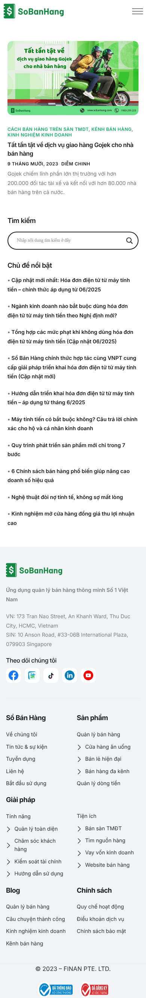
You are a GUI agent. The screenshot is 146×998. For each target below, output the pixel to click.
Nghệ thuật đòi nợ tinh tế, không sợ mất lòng (67, 497)
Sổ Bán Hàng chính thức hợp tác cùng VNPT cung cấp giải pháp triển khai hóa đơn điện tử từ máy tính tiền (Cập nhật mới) (71, 367)
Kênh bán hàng (111, 129)
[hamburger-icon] (137, 11)
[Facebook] (13, 675)
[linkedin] (69, 675)
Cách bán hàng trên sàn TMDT (48, 129)
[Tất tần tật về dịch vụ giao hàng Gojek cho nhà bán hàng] (73, 78)
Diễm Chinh (75, 164)
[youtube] (88, 675)
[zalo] (32, 675)
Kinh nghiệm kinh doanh (39, 135)
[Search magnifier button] (129, 240)
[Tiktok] (50, 675)
